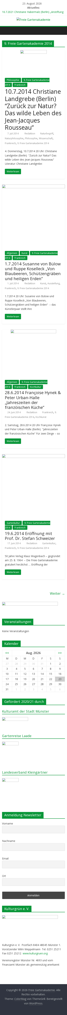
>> (60, 653)
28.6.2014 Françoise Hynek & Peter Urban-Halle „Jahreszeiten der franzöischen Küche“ (33, 400)
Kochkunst (41, 417)
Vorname (7, 823)
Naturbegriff (46, 133)
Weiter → (57, 593)
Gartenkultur (13, 523)
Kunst (24, 253)
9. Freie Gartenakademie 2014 (33, 143)
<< (7, 653)
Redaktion (30, 133)
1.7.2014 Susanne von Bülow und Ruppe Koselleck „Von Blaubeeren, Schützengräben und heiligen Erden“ (33, 271)
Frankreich (20, 84)
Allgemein (12, 253)
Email (5, 858)
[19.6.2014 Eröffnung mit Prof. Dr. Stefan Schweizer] (33, 456)
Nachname (8, 841)
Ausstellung (53, 283)
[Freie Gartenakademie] (6, 31)
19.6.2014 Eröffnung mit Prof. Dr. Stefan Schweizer (30, 536)
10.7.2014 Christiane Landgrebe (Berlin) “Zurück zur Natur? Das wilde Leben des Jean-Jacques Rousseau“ (33, 109)
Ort (4, 876)
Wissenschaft (46, 138)
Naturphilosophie (14, 138)
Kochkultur (35, 386)
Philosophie (13, 80)
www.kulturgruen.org (35, 953)
